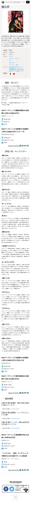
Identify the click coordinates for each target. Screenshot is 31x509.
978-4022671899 (15, 418)
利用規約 (15, 498)
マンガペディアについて (15, 495)
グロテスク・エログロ (14, 58)
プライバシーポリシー (15, 499)
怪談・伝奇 (11, 62)
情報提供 (15, 496)
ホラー (10, 60)
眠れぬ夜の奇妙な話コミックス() (16, 70)
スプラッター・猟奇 (13, 65)
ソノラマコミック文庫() (16, 69)
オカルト (11, 56)
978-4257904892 (15, 428)
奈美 (2, 86)
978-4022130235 (15, 409)
